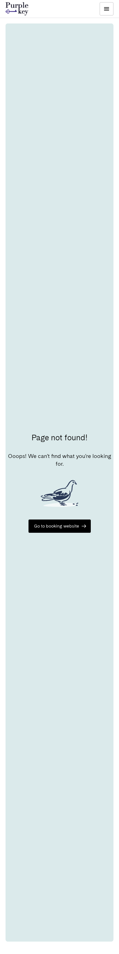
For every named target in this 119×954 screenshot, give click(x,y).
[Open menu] (106, 8)
